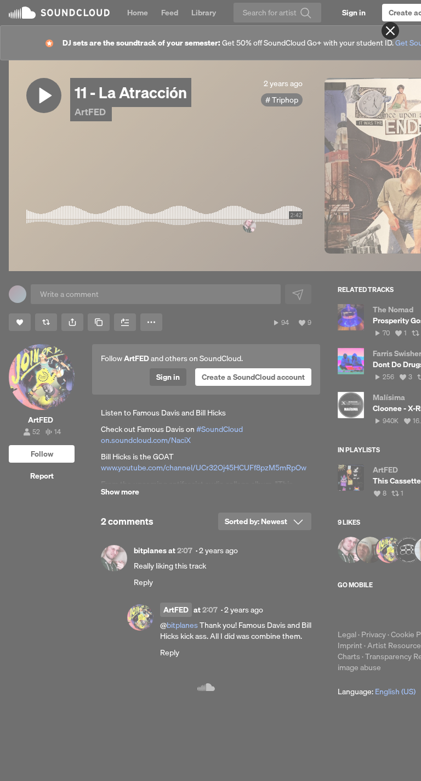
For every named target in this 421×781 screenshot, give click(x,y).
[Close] (390, 31)
